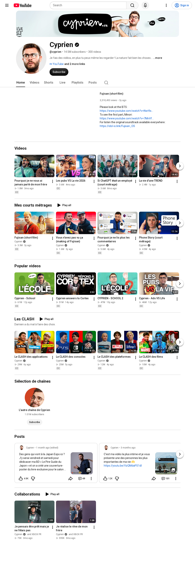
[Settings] (166, 5)
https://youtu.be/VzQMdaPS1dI (123, 465)
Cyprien (18, 241)
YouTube (58, 63)
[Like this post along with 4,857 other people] (21, 478)
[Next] (180, 166)
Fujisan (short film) (111, 93)
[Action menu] (91, 478)
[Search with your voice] (145, 5)
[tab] (20, 82)
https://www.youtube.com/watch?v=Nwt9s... (126, 110)
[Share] (70, 478)
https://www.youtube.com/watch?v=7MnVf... (127, 118)
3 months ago (128, 447)
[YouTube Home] (22, 5)
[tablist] (97, 82)
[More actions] (52, 181)
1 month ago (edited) (47, 447)
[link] (56, 464)
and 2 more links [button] (74, 63)
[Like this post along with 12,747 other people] (105, 478)
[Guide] (7, 5)
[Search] (132, 5)
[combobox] (89, 5)
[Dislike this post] (33, 478)
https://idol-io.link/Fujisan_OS (117, 126)
